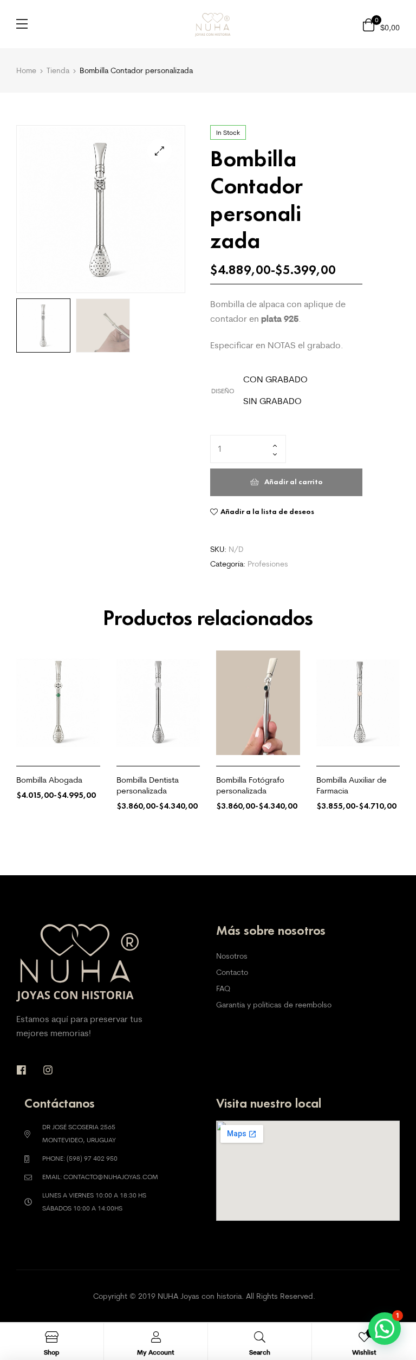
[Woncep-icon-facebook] (21, 1070)
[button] (159, 151)
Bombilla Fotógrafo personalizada (250, 785)
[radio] (275, 380)
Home (26, 70)
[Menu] (22, 23)
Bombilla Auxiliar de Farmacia (351, 785)
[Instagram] (48, 1070)
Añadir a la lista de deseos (267, 511)
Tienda (58, 70)
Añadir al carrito (293, 481)
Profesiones (268, 564)
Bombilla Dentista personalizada (147, 785)
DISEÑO (222, 391)
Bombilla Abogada (49, 780)
